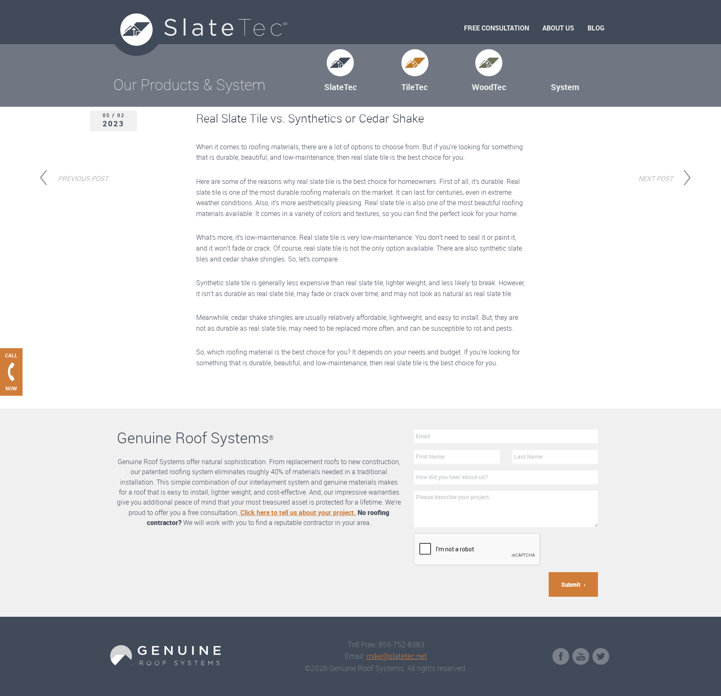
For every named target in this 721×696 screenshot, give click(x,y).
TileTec (414, 87)
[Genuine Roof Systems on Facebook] (560, 656)
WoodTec (489, 87)
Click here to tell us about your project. (297, 512)
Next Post (655, 177)
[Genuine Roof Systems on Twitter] (600, 656)
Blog (596, 28)
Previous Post (83, 177)
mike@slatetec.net (396, 656)
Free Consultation (496, 28)
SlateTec (340, 87)
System (565, 87)
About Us (558, 28)
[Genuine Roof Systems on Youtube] (580, 656)
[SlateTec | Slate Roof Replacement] (235, 28)
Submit (570, 584)
